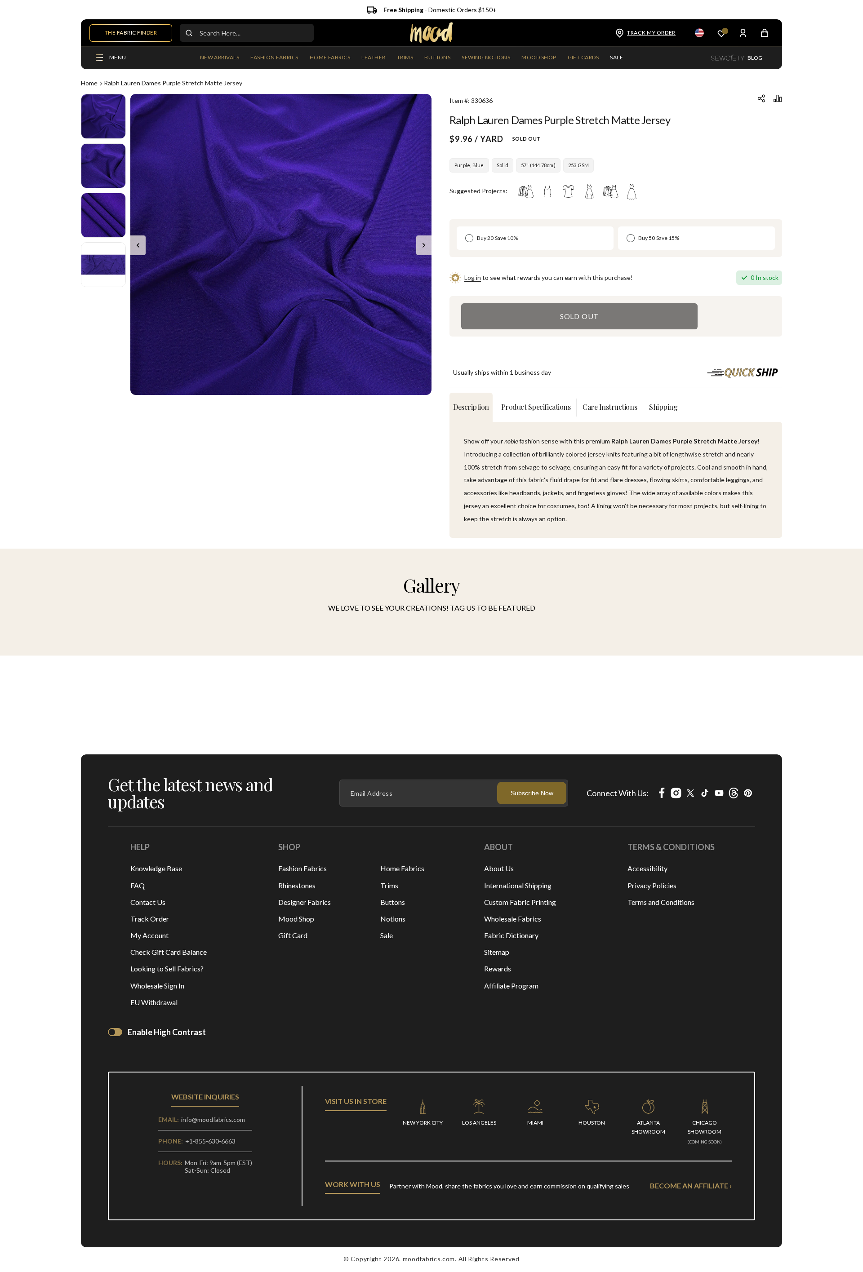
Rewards (497, 968)
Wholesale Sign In (157, 985)
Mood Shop (296, 918)
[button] (274, 58)
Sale (386, 935)
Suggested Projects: (478, 191)
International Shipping (518, 885)
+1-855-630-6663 (210, 1141)
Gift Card (292, 935)
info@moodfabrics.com (213, 1119)
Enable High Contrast (167, 1032)
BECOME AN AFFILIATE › (691, 1185)
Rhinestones (297, 885)
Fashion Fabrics (302, 868)
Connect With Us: (618, 793)
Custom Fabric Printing (520, 902)
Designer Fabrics (304, 902)
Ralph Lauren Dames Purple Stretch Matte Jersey (173, 83)
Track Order (149, 918)
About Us (499, 868)
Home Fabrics (402, 868)
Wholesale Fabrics (512, 918)
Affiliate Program (511, 985)
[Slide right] (424, 245)
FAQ (137, 885)
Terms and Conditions (660, 902)
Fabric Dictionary (511, 935)
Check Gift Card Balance (168, 952)
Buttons (392, 902)
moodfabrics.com (429, 1259)
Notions (392, 918)
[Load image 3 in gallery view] (103, 215)
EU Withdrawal (154, 1002)
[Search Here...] (189, 33)
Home (89, 83)
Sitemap (496, 952)
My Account (149, 935)
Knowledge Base (156, 868)
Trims (389, 885)
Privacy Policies (651, 885)
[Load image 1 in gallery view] (103, 116)
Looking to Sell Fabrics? (167, 968)
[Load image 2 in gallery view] (103, 165)
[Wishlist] (721, 33)
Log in (472, 277)
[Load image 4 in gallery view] (103, 264)
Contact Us (147, 902)
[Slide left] (138, 245)
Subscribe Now (532, 793)
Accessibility (647, 868)
